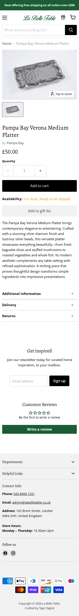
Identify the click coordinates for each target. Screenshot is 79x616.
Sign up (59, 380)
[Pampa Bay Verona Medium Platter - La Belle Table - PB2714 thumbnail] (12, 109)
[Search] (71, 30)
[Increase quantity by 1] (40, 171)
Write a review (39, 429)
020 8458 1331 (24, 494)
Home (6, 43)
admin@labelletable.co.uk (31, 502)
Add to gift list (39, 210)
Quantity (8, 161)
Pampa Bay (15, 143)
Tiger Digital (46, 608)
